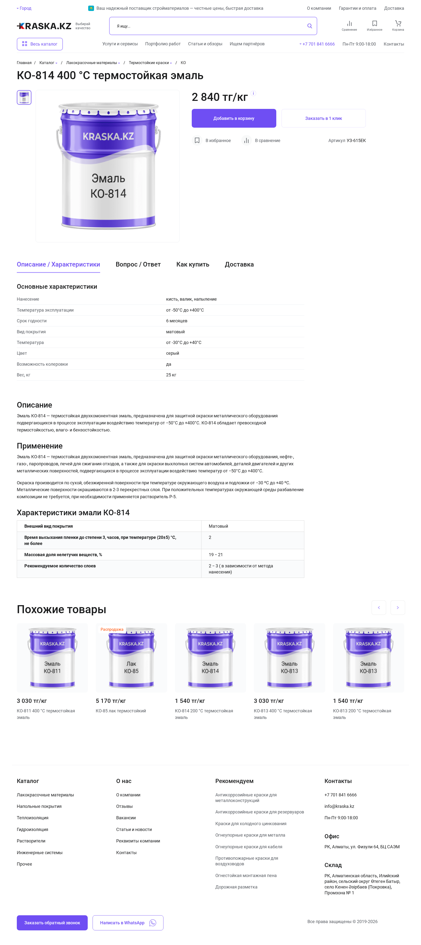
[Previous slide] (379, 607)
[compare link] (349, 23)
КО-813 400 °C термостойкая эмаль (283, 714)
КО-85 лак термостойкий (121, 710)
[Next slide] (398, 607)
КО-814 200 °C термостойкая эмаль (204, 714)
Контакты (394, 44)
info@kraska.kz (339, 806)
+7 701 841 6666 (341, 794)
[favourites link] (375, 23)
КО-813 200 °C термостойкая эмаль (362, 714)
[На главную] (44, 28)
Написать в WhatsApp (122, 922)
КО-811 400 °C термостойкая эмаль (46, 714)
